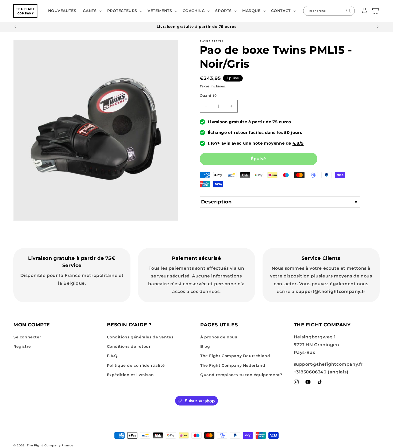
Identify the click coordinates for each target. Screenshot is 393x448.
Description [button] (216, 202)
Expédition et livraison (130, 374)
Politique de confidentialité (136, 365)
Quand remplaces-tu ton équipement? (241, 374)
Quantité (208, 95)
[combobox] (329, 11)
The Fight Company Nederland (232, 365)
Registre (22, 346)
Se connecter (27, 337)
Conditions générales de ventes (140, 337)
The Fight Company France (50, 445)
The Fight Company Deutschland (235, 355)
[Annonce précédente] (15, 27)
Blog (205, 346)
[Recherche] (349, 11)
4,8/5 (298, 143)
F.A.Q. (113, 355)
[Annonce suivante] (378, 27)
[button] (92, 10)
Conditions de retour (129, 346)
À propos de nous (218, 337)
